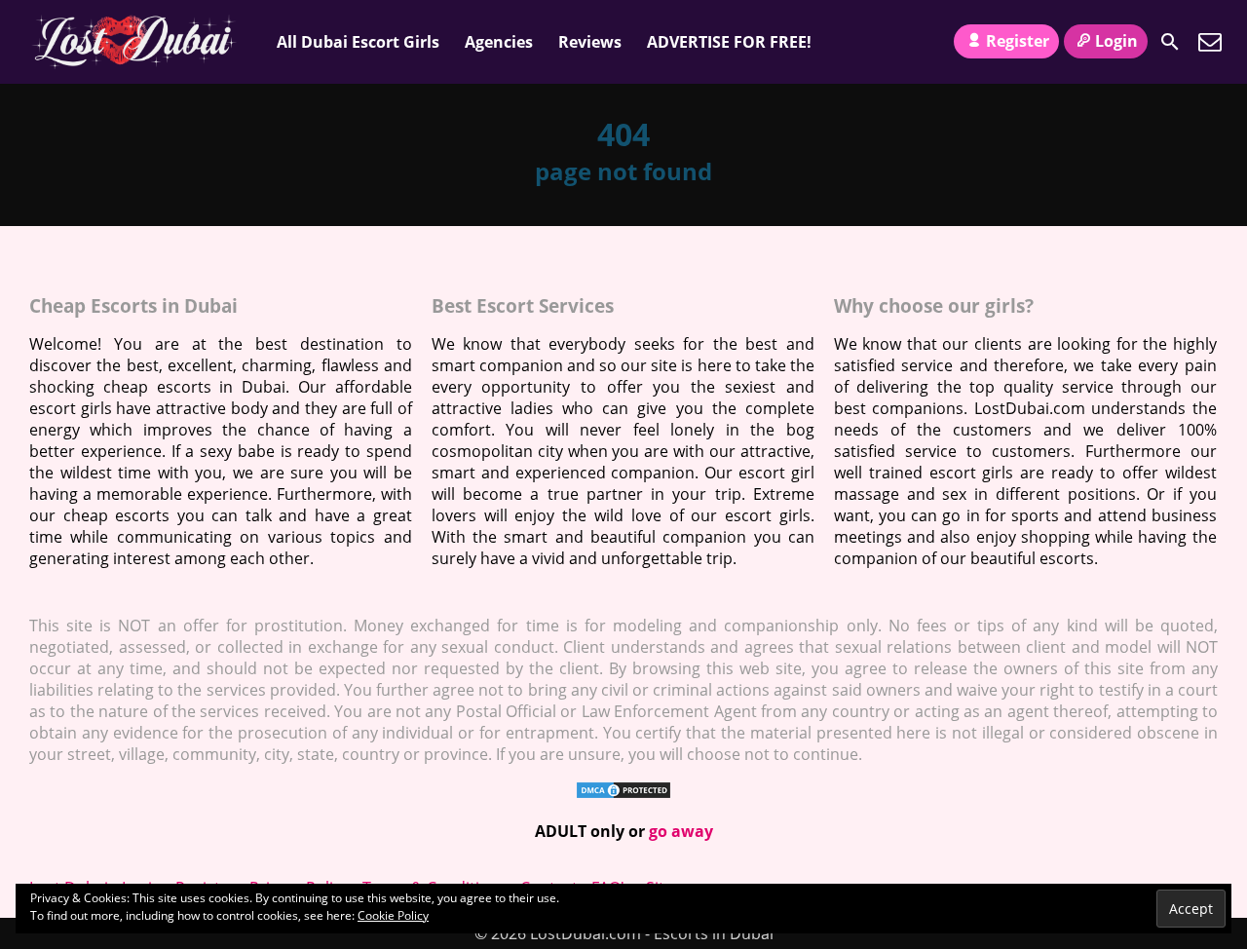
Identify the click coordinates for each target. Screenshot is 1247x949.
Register (1017, 41)
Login (1116, 41)
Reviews (590, 42)
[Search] (1170, 41)
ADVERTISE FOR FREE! (729, 42)
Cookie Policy (393, 915)
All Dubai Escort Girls (358, 42)
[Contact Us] (1210, 41)
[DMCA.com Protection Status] (623, 794)
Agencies (499, 42)
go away (681, 831)
